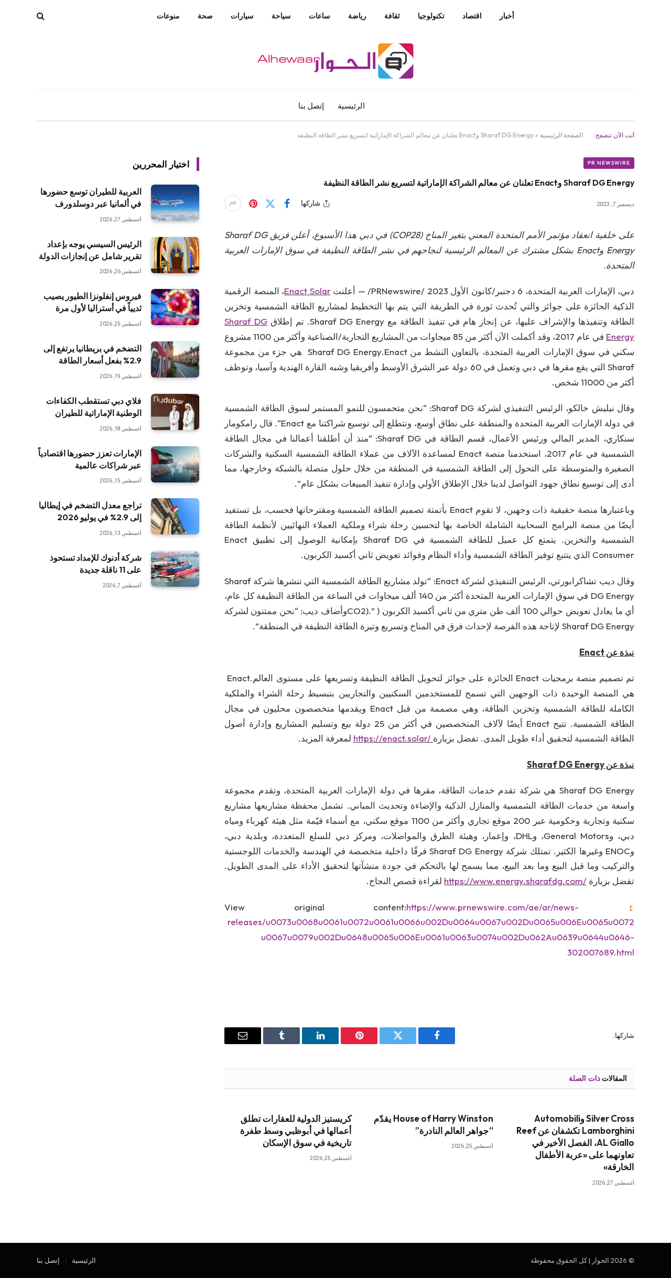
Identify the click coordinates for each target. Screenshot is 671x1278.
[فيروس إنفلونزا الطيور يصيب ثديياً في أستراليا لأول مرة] (175, 307)
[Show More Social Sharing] (232, 203)
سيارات (242, 15)
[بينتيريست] (253, 203)
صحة (205, 15)
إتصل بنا (311, 106)
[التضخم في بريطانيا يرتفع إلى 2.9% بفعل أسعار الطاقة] (175, 359)
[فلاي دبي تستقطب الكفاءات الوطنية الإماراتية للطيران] (175, 412)
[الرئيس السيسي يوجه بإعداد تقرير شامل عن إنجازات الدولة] (175, 255)
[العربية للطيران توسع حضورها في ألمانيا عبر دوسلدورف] (175, 203)
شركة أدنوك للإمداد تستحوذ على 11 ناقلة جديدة (96, 563)
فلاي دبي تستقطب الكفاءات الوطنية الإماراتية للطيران (94, 406)
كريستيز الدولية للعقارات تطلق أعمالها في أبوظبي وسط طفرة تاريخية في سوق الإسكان (296, 1130)
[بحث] (42, 16)
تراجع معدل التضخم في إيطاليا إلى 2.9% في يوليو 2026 (90, 511)
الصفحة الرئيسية (561, 135)
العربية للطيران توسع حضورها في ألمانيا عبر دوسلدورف (91, 197)
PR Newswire (609, 162)
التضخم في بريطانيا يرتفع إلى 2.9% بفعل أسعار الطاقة (93, 354)
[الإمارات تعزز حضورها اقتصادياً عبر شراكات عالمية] (175, 464)
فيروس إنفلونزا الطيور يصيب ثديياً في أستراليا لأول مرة (93, 302)
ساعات (319, 15)
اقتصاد (472, 15)
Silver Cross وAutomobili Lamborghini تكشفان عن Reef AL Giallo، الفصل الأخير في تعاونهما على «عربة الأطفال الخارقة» (575, 1142)
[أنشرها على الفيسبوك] (287, 203)
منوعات (168, 15)
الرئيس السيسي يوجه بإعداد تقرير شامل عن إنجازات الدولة (90, 250)
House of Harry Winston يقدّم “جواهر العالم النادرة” (433, 1124)
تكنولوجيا (431, 15)
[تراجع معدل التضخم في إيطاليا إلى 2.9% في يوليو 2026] (175, 516)
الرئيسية (351, 106)
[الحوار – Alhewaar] (335, 61)
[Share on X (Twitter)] (270, 203)
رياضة (357, 15)
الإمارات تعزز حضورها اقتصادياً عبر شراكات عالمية (90, 459)
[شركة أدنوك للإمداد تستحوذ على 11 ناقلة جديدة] (175, 569)
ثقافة (392, 15)
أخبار (507, 15)
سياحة (281, 15)
